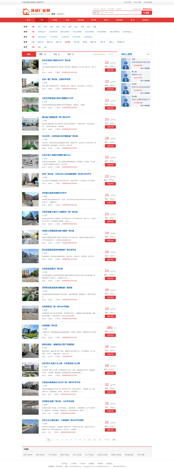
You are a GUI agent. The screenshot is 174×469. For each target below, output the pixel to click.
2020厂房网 (140, 455)
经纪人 (106, 20)
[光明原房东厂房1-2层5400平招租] (30, 319)
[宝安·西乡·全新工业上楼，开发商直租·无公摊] (30, 376)
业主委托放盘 (148, 2)
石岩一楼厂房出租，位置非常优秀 (56, 79)
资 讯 (132, 20)
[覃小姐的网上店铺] (126, 81)
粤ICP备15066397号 (120, 466)
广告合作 (82, 463)
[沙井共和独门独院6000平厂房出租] (30, 73)
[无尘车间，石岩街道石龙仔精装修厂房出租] (30, 149)
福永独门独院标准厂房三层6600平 (56, 117)
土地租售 (118, 9)
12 (100, 440)
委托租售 (119, 20)
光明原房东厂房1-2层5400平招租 (55, 307)
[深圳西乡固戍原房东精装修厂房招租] (30, 300)
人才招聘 (73, 463)
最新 (41, 54)
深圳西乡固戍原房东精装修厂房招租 (57, 288)
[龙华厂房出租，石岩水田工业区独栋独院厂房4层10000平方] (30, 187)
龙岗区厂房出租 (116, 455)
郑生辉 (134, 96)
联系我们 (145, 20)
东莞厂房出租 (40, 455)
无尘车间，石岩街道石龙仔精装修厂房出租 (60, 136)
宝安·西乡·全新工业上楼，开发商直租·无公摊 (61, 363)
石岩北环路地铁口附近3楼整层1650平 (57, 98)
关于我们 (64, 463)
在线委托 (100, 463)
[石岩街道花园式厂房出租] (30, 281)
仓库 (67, 20)
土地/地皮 (80, 20)
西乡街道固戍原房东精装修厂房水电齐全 (59, 250)
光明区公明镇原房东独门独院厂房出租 (58, 231)
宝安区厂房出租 (102, 455)
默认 (29, 54)
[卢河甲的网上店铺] (126, 94)
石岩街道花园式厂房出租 (52, 269)
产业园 (54, 20)
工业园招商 (110, 9)
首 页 (28, 20)
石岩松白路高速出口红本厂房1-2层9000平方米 (61, 382)
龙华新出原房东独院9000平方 (54, 193)
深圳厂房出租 (28, 455)
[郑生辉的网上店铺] (126, 106)
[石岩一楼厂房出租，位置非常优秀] (30, 92)
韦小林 (50, 356)
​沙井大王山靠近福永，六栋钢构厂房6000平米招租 (63, 420)
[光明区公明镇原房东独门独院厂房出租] (30, 244)
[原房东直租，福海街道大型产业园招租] (30, 357)
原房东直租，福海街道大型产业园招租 (58, 344)
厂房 (41, 20)
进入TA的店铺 (145, 68)
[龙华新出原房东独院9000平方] (30, 206)
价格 (55, 54)
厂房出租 (96, 9)
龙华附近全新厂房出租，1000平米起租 (58, 401)
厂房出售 (102, 9)
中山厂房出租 (77, 455)
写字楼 (93, 20)
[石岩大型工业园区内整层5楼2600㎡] (30, 168)
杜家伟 (50, 72)
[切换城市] (61, 14)
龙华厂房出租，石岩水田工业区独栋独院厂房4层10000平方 (66, 174)
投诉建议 (91, 463)
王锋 (133, 59)
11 (95, 440)
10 (89, 440)
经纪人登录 (127, 2)
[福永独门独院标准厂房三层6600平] (30, 130)
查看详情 (110, 70)
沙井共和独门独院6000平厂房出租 (56, 60)
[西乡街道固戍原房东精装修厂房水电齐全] (30, 263)
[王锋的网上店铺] (126, 69)
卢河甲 (134, 84)
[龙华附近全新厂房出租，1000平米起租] (30, 414)
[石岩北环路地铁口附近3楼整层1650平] (30, 111)
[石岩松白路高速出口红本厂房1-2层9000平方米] (30, 395)
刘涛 (49, 394)
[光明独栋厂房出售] (30, 338)
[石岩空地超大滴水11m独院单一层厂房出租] (30, 225)
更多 (148, 54)
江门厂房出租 (89, 455)
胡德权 (50, 337)
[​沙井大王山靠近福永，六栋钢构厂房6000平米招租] (30, 433)
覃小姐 (134, 72)
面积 (69, 54)
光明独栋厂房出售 (49, 325)
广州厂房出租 (52, 455)
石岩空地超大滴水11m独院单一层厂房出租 (60, 212)
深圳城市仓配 (129, 455)
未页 (113, 440)
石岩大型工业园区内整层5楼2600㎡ (56, 155)
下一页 (107, 440)
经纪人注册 (137, 2)
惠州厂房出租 (64, 455)
